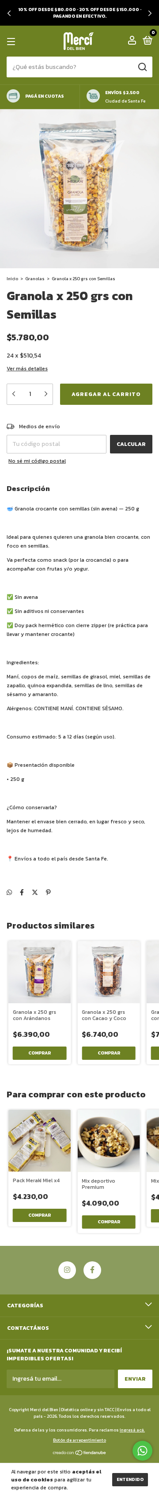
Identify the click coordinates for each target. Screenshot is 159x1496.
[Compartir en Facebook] (22, 892)
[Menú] (13, 41)
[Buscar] (142, 67)
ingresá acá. (132, 1430)
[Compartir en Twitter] (35, 892)
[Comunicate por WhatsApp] (142, 1451)
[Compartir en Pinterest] (48, 892)
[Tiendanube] (79, 1453)
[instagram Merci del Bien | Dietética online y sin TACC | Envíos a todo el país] (67, 1270)
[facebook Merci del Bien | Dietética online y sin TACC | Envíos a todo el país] (92, 1270)
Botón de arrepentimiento (79, 1440)
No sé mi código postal (37, 461)
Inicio (12, 278)
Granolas (35, 278)
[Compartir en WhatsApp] (9, 892)
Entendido (130, 1479)
